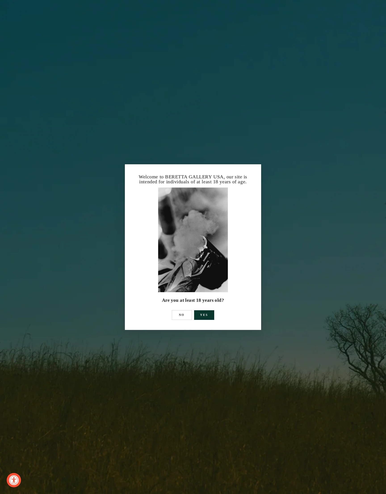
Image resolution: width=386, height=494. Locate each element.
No (182, 315)
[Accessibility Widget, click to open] (14, 480)
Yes (204, 315)
